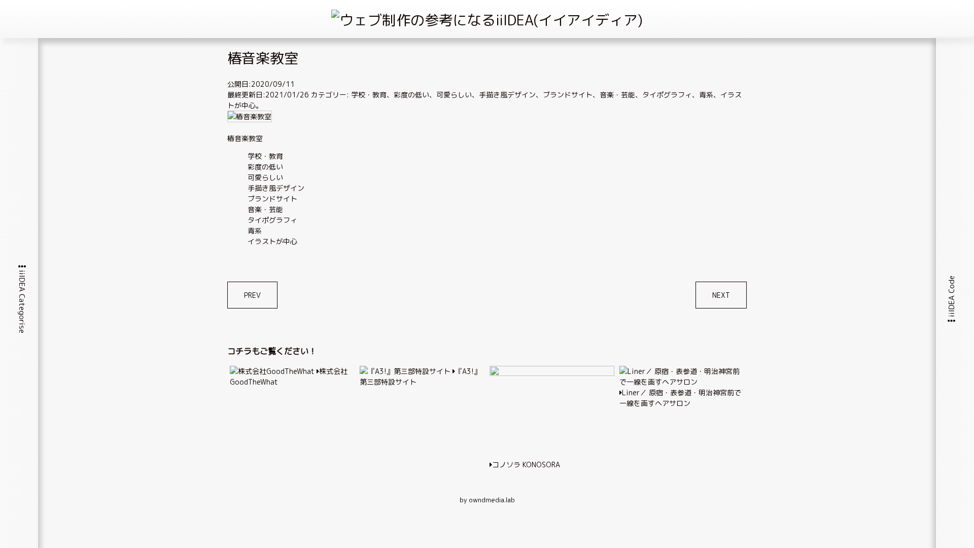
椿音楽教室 (245, 138)
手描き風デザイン (507, 94)
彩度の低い (411, 94)
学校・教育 (369, 94)
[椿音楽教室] (249, 116)
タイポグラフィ (667, 94)
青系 (706, 94)
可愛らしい (454, 94)
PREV (252, 295)
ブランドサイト (568, 94)
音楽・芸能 (617, 94)
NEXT (721, 295)
